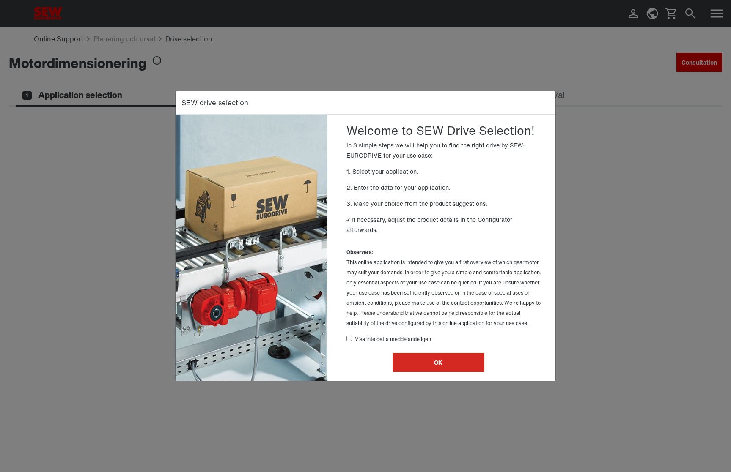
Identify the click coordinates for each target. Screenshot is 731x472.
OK (438, 362)
